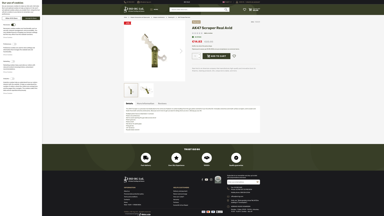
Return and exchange (180, 194)
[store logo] (136, 9)
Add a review (208, 33)
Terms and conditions (131, 197)
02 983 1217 (239, 189)
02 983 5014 (248, 189)
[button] (227, 2)
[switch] (13, 25)
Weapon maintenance (159, 17)
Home (125, 17)
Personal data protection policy (134, 194)
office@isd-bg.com (237, 196)
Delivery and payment (180, 191)
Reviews (162, 103)
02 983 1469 (238, 187)
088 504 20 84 (245, 192)
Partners (176, 202)
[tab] (129, 103)
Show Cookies (7, 37)
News (126, 202)
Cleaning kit (171, 17)
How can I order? (178, 197)
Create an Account (253, 2)
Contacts (127, 199)
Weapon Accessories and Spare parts (140, 17)
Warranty (176, 199)
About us (127, 191)
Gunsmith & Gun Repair (180, 205)
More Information (145, 103)
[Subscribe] (258, 182)
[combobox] (200, 9)
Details (129, 103)
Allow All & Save (12, 18)
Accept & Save (31, 18)
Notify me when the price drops (202, 46)
